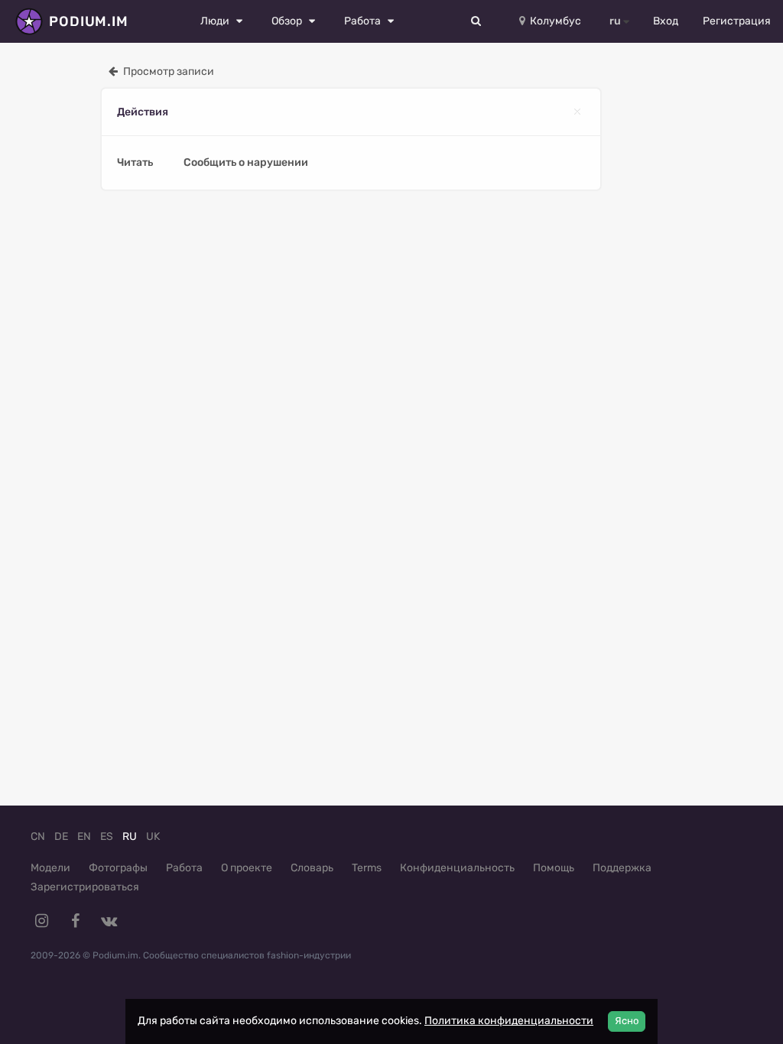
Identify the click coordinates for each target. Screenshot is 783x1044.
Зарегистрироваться (85, 886)
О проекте (246, 867)
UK (153, 836)
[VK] (108, 921)
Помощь (553, 867)
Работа (184, 867)
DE (61, 836)
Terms (367, 867)
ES (106, 836)
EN (84, 836)
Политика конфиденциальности (508, 1020)
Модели (50, 867)
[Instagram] (41, 921)
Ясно (626, 1020)
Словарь (312, 867)
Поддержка (622, 867)
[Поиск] (476, 21)
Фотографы (118, 867)
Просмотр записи (167, 71)
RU (129, 836)
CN (38, 836)
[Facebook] (75, 921)
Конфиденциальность (457, 867)
